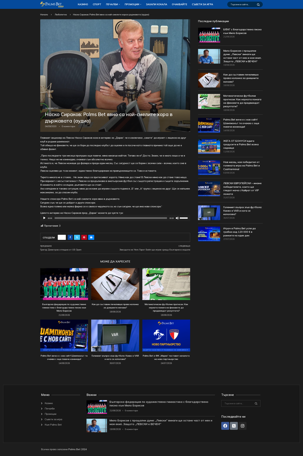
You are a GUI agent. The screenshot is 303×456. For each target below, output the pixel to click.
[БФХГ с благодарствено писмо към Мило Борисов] (209, 35)
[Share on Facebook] (70, 237)
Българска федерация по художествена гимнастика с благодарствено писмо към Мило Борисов (64, 307)
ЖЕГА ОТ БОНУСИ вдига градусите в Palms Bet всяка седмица (241, 144)
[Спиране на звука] (177, 218)
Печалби (112, 4)
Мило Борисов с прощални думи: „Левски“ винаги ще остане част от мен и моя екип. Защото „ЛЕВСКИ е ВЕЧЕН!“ (242, 56)
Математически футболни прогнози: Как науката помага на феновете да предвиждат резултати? (166, 307)
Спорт (97, 4)
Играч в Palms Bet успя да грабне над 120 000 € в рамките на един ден (239, 232)
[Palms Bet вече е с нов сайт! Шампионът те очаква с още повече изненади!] (64, 335)
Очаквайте (179, 4)
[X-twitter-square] (234, 426)
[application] (115, 218)
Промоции (132, 4)
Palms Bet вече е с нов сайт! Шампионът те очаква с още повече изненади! (241, 123)
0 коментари (131, 410)
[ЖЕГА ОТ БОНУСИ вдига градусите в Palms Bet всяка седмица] (209, 146)
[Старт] (44, 218)
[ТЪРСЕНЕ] (258, 4)
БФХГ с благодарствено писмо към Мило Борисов (242, 31)
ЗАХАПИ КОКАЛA (156, 4)
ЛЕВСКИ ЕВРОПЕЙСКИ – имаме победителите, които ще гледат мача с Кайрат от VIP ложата (242, 188)
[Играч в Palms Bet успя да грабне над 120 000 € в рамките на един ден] (209, 234)
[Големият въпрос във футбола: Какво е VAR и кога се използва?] (115, 335)
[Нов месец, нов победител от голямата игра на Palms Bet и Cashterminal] (209, 167)
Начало (44, 14)
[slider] (184, 218)
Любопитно (61, 14)
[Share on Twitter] (77, 237)
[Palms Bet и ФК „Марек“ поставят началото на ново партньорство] (166, 335)
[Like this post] (63, 237)
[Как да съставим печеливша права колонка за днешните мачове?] (115, 284)
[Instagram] (243, 426)
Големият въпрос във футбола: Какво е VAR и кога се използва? (242, 211)
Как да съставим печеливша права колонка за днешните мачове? (240, 78)
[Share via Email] (91, 237)
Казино (83, 4)
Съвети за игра (202, 4)
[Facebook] (225, 426)
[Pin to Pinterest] (84, 237)
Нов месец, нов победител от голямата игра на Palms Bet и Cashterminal (241, 165)
